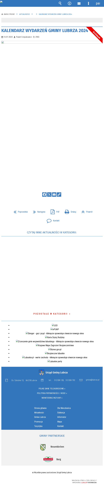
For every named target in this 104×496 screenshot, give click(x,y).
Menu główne (79, 3)
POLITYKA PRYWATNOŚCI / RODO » (52, 393)
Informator (61, 417)
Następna (38, 211)
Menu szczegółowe (88, 3)
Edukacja (61, 412)
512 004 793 (70, 380)
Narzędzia (69, 3)
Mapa (59, 421)
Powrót (85, 211)
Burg (58, 459)
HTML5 (45, 480)
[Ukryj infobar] (100, 20)
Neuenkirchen (57, 447)
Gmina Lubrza (40, 417)
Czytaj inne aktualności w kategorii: (52, 232)
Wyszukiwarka (60, 3)
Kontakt (52, 220)
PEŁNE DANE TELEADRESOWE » (52, 388)
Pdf (53, 211)
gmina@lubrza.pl (92, 380)
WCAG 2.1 (58, 480)
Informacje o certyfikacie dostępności (18, 481)
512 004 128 (59, 380)
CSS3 (49, 480)
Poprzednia (20, 211)
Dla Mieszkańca (64, 408)
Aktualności (39, 412)
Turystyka (38, 426)
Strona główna (40, 408)
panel (98, 3)
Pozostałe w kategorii (50, 313)
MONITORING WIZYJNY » (52, 398)
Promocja (38, 421)
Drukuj (69, 211)
